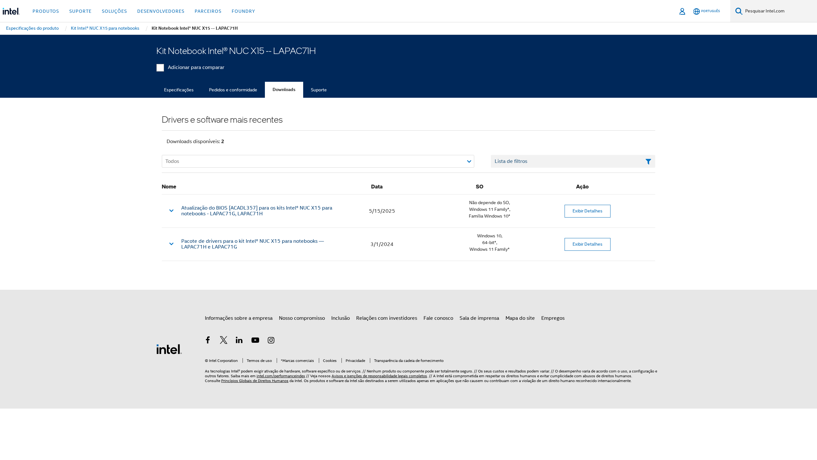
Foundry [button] (243, 11)
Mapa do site (520, 318)
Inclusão (340, 318)
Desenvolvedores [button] (160, 11)
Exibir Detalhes (588, 211)
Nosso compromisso (302, 318)
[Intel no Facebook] (207, 341)
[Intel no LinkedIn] (239, 341)
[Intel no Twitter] (223, 341)
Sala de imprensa (479, 318)
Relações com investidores (386, 318)
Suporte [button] (80, 11)
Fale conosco (438, 318)
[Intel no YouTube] (255, 341)
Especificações (179, 90)
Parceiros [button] (208, 11)
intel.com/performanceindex (281, 375)
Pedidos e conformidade (233, 90)
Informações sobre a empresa (239, 318)
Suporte (319, 90)
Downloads (284, 90)
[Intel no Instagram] (271, 341)
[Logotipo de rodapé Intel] (169, 349)
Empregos (553, 318)
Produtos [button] (46, 11)
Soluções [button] (114, 11)
